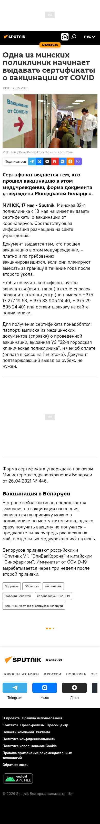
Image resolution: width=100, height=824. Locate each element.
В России (52, 674)
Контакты (10, 725)
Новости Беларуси (18, 596)
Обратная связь (15, 764)
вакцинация (53, 586)
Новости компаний (18, 732)
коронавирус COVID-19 (53, 596)
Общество (32, 586)
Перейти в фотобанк (59, 152)
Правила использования (42, 718)
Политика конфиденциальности (29, 739)
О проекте (11, 718)
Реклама (43, 732)
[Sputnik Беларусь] (15, 38)
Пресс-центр (57, 725)
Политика (76, 674)
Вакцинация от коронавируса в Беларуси (34, 606)
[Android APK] (18, 779)
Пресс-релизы (32, 725)
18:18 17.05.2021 (15, 88)
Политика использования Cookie (30, 746)
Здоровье (11, 586)
